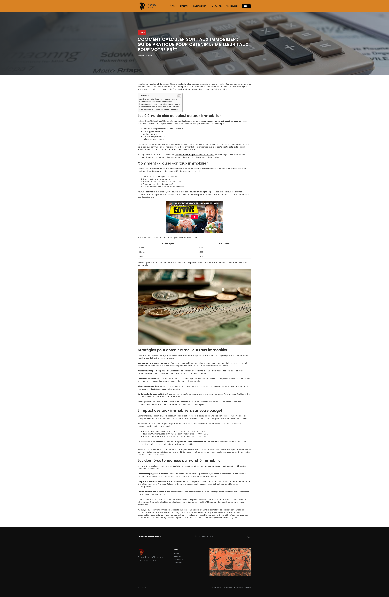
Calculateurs (216, 6)
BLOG (246, 6)
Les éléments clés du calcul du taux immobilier (158, 99)
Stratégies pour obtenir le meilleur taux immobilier (160, 104)
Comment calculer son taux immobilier (156, 102)
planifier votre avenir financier (175, 402)
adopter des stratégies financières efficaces (194, 154)
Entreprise (184, 6)
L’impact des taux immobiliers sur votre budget (160, 107)
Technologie (232, 6)
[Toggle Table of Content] (178, 96)
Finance (173, 6)
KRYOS (152, 5)
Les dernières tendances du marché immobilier (159, 109)
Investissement (199, 6)
